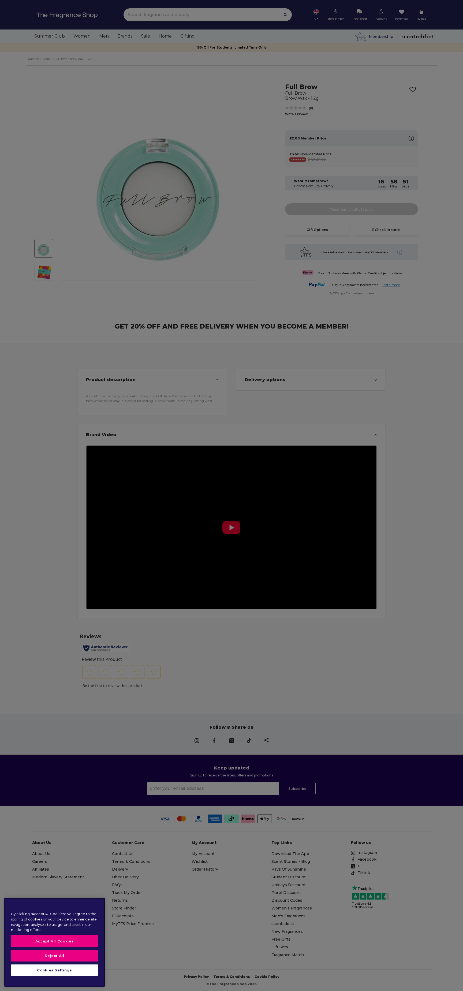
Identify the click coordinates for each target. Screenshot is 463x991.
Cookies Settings (54, 970)
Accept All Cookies (54, 941)
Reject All (54, 955)
